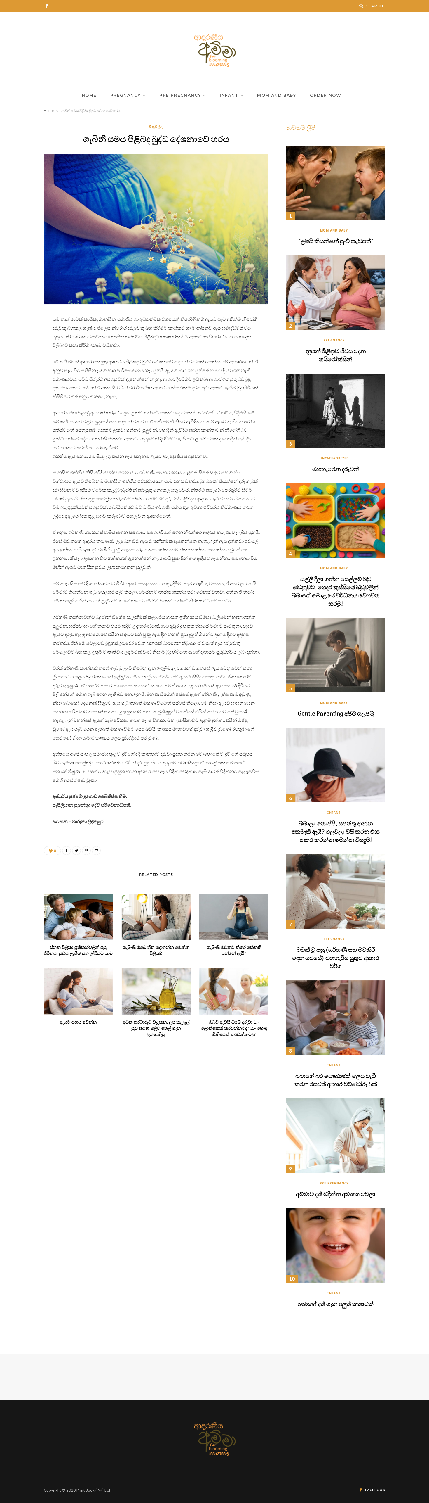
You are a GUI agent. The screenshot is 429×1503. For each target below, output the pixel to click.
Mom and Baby (276, 95)
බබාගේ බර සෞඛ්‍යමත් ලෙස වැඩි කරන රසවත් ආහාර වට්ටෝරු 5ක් (335, 1080)
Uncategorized (334, 458)
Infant (229, 95)
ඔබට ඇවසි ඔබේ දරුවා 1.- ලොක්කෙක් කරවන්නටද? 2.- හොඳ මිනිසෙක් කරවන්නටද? (234, 1028)
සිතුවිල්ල (156, 127)
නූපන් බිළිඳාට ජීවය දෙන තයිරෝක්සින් (336, 355)
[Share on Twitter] (22, 351)
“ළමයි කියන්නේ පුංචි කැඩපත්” (335, 241)
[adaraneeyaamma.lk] (214, 50)
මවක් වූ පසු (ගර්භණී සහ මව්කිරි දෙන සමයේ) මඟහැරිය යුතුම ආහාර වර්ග (335, 958)
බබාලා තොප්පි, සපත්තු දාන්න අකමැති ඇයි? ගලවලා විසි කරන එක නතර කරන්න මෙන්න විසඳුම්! (336, 832)
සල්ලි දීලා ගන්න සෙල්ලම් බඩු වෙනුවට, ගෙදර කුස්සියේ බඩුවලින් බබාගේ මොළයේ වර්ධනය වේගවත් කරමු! (335, 592)
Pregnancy (125, 95)
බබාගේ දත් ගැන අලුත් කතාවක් (336, 1304)
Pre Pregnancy (180, 95)
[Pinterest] (22, 366)
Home (89, 95)
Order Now (325, 95)
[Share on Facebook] (22, 337)
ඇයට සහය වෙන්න (78, 1022)
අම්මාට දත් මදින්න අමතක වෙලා (335, 1194)
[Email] (22, 381)
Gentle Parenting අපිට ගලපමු (336, 714)
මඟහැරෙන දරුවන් (335, 469)
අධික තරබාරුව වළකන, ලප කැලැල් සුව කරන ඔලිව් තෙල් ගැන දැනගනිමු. (156, 1028)
